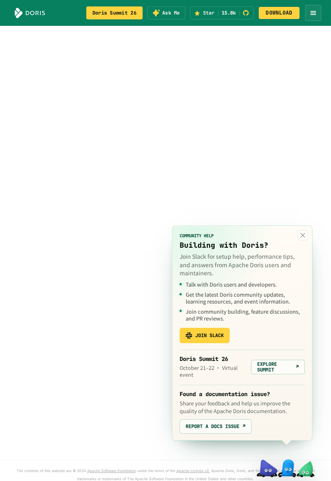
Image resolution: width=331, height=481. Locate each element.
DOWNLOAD (279, 12)
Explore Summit (278, 367)
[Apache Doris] (30, 13)
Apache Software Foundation (111, 470)
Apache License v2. (193, 470)
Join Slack (209, 335)
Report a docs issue (215, 426)
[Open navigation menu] (313, 13)
